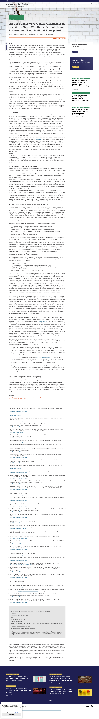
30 (34, 274)
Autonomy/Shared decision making (26, 397)
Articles (68, 6)
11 (14, 128)
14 (19, 139)
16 (13, 142)
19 (63, 145)
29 (36, 250)
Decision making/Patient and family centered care (44, 397)
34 (37, 331)
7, (37, 122)
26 (26, 198)
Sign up (75, 66)
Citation (55, 38)
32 (61, 299)
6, (36, 122)
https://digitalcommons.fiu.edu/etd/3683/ (28, 591)
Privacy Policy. (16, 712)
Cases (74, 6)
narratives (38, 139)
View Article (12, 411)
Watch (75, 51)
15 (23, 140)
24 (44, 195)
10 (39, 122)
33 (30, 307)
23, (43, 195)
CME (91, 6)
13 (60, 131)
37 (26, 367)
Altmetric (63, 38)
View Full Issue (50, 700)
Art (79, 6)
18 (41, 144)
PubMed (18, 411)
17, (40, 144)
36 (56, 340)
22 (23, 191)
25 (26, 197)
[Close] (21, 703)
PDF (59, 38)
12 (45, 129)
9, (38, 122)
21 (43, 184)
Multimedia (84, 6)
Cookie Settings (28, 711)
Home (62, 6)
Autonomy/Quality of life (14, 397)
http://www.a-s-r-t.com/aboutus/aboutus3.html (21, 564)
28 (25, 242)
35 (33, 336)
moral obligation (43, 321)
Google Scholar (23, 411)
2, (56, 116)
